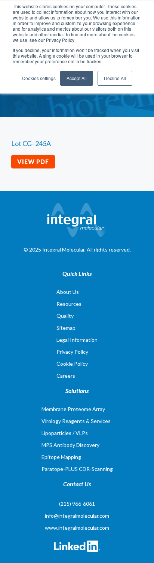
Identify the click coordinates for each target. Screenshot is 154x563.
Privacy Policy (72, 352)
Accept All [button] (77, 78)
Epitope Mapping (61, 457)
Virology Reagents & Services (76, 421)
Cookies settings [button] (39, 78)
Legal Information (77, 340)
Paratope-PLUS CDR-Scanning (77, 469)
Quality (65, 316)
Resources (68, 304)
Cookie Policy (72, 363)
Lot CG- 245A (31, 143)
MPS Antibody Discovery (70, 445)
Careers (65, 375)
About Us (67, 292)
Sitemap (66, 328)
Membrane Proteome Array (73, 409)
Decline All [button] (115, 78)
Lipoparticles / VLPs (64, 433)
